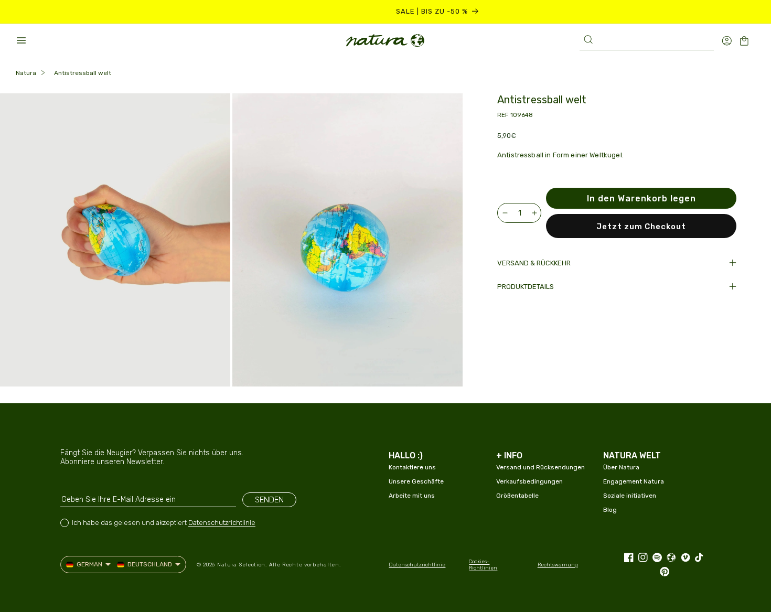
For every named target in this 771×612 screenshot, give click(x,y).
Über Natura (621, 467)
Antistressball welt (82, 73)
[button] (21, 40)
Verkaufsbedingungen (529, 481)
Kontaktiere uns (412, 467)
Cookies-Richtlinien (483, 565)
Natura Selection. (242, 565)
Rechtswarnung (558, 565)
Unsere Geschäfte (416, 481)
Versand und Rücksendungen (540, 467)
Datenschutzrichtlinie (221, 523)
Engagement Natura (633, 481)
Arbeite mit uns (412, 495)
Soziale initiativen (629, 495)
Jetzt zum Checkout (641, 226)
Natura (26, 73)
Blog (610, 509)
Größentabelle (517, 495)
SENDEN (269, 499)
